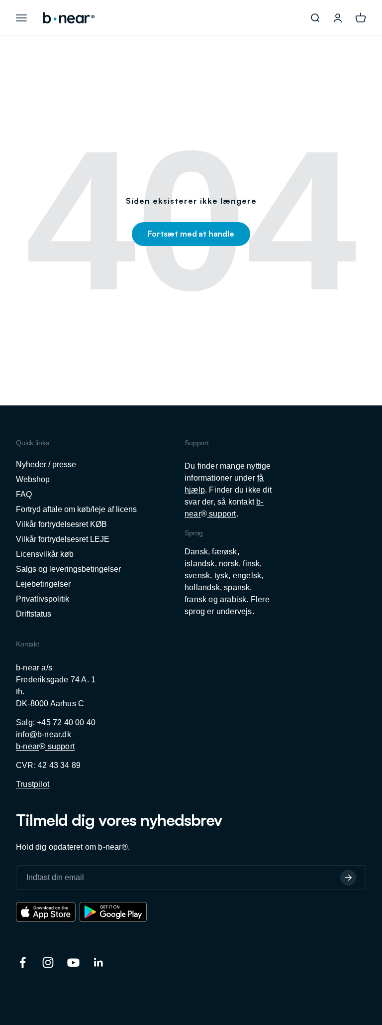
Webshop (33, 479)
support (221, 514)
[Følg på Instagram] (48, 962)
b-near (27, 746)
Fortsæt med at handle (191, 234)
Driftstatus (33, 614)
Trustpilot (32, 784)
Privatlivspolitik (42, 599)
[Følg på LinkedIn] (98, 962)
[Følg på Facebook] (22, 962)
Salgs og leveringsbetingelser (68, 569)
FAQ (24, 494)
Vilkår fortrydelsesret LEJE (62, 539)
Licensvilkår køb (45, 554)
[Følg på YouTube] (73, 962)
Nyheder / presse (46, 464)
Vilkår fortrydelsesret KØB (61, 524)
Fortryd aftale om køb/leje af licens (76, 509)
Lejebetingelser (43, 584)
